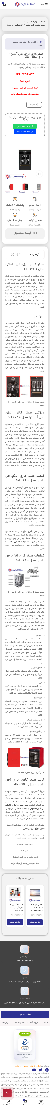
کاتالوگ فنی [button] (39, 316)
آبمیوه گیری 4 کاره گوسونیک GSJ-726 (16, 907)
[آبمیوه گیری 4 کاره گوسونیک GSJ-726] (15, 894)
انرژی (37, 828)
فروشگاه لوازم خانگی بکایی (21, 542)
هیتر (9, 25)
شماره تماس (25, 956)
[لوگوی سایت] (25, 4)
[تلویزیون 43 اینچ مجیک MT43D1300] (35, 894)
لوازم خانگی (32, 21)
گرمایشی (19, 25)
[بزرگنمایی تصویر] (39, 174)
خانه (43, 21)
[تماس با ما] (7, 1093)
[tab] (33, 254)
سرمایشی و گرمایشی (35, 25)
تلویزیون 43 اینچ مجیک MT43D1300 (37, 907)
